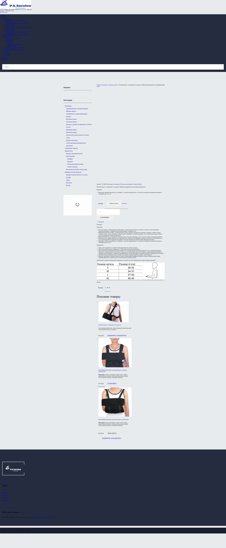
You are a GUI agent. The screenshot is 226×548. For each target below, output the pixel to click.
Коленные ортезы (71, 132)
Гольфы (68, 177)
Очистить (124, 203)
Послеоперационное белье (75, 164)
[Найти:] (113, 67)
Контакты (5, 500)
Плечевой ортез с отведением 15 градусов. (110, 325)
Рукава (68, 185)
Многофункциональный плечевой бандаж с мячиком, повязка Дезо (113, 370)
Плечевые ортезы (113, 85)
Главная (99, 85)
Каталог (4, 492)
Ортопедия (105, 85)
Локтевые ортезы (71, 122)
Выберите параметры (117, 335)
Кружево (70, 161)
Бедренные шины (71, 129)
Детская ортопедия (72, 140)
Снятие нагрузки (72, 167)
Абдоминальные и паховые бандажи (77, 108)
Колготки (69, 182)
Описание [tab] (101, 222)
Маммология (69, 151)
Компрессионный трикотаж (73, 172)
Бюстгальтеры (70, 156)
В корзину (104, 217)
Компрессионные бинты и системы (76, 175)
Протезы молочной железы (74, 153)
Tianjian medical (137, 184)
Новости (4, 495)
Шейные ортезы (71, 111)
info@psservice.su (39, 517)
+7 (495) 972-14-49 (49, 517)
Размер (100, 203)
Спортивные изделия (71, 148)
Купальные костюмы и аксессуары (76, 169)
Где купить (5, 498)
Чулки (68, 180)
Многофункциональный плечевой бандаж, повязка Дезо (114, 419)
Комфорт (70, 159)
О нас (4, 490)
